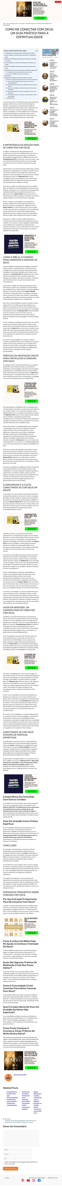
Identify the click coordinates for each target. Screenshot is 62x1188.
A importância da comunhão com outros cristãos (20, 72)
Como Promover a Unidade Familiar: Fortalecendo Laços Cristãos (54, 112)
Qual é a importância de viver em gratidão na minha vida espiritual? (22, 92)
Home (4, 23)
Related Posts (11, 98)
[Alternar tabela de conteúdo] (36, 51)
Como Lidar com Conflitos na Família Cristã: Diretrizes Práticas (54, 89)
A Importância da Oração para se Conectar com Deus (20, 53)
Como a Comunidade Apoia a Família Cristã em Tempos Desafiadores (54, 77)
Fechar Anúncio (58, 1)
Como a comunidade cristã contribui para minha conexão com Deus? (22, 88)
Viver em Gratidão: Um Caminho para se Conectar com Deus (20, 67)
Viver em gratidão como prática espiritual (18, 74)
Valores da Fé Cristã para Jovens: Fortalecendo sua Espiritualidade (54, 101)
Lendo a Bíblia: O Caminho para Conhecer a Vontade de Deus (20, 56)
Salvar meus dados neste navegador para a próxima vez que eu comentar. (21, 1163)
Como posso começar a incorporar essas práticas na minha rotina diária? (22, 95)
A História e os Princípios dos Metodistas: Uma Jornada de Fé (20, 1120)
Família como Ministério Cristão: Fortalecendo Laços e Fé (53, 65)
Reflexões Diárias (14, 23)
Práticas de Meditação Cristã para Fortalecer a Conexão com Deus (20, 59)
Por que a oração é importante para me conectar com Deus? (23, 79)
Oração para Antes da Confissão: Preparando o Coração (19, 1122)
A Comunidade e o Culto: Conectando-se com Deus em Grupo (20, 63)
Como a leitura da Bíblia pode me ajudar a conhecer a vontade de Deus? (21, 82)
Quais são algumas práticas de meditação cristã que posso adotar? (22, 85)
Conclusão (8, 75)
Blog (8, 23)
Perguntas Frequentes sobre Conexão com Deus (18, 77)
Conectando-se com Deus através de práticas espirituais (21, 70)
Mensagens (22, 23)
